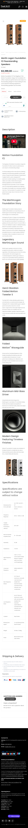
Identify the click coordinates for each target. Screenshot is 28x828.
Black (10, 91)
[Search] (19, 6)
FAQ (20, 782)
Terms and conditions (13, 782)
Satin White (17, 91)
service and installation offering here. (15, 776)
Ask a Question (10, 699)
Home (2, 52)
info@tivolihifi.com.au (10, 746)
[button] (22, 6)
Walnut (4, 91)
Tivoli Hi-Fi (12, 824)
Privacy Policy (4, 782)
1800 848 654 (8, 744)
